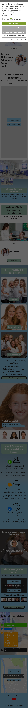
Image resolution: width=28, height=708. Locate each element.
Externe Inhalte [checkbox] (16, 19)
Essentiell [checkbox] (6, 19)
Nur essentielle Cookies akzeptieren (14, 32)
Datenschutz (14, 39)
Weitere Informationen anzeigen (13, 36)
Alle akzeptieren (14, 23)
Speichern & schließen (14, 28)
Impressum (23, 39)
